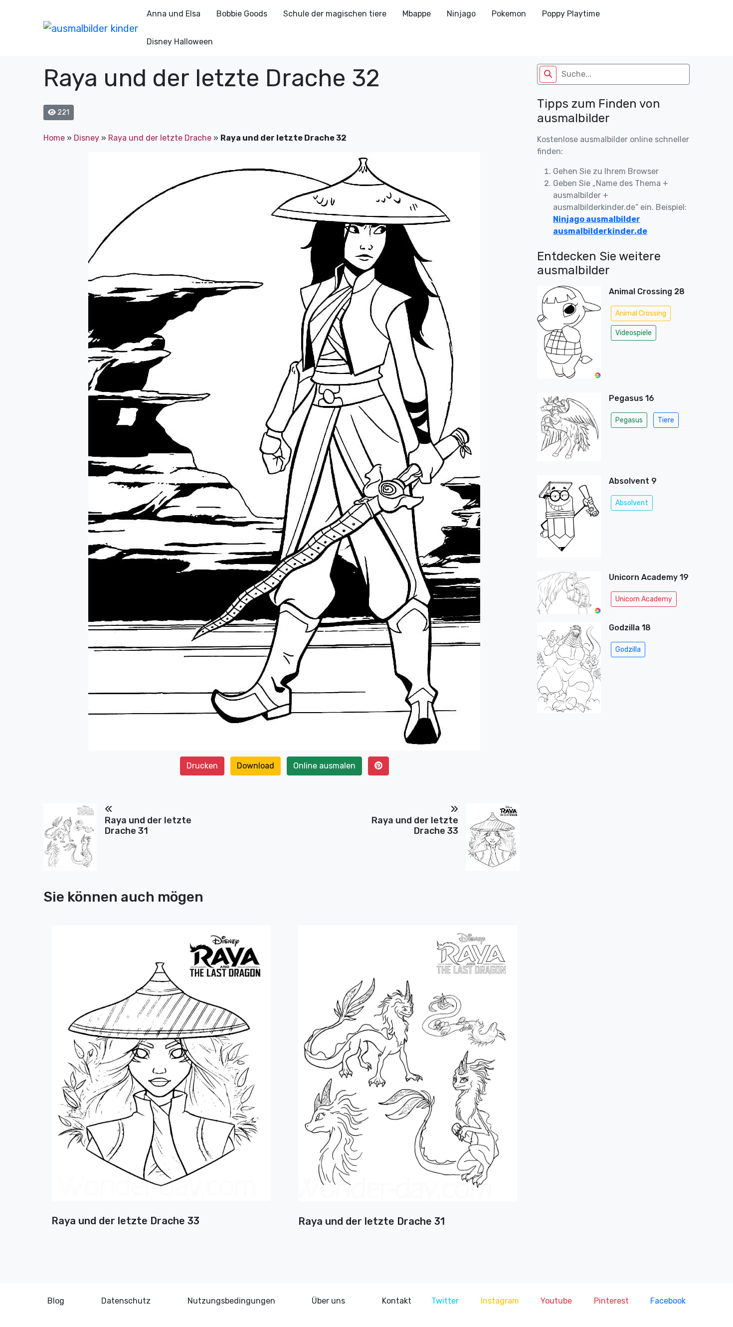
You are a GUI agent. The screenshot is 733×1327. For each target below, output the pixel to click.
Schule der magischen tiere (334, 13)
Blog (55, 1301)
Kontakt (396, 1301)
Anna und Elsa (173, 13)
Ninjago (461, 13)
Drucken (202, 765)
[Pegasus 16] (569, 429)
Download (255, 765)
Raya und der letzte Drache (159, 138)
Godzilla (628, 649)
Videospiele (633, 333)
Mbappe (416, 13)
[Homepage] (91, 27)
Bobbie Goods (241, 13)
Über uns (328, 1301)
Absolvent (631, 503)
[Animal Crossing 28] (569, 335)
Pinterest (611, 1301)
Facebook (668, 1301)
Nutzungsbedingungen (231, 1301)
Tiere (666, 420)
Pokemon (509, 13)
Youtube (556, 1301)
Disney (86, 138)
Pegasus (629, 420)
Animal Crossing (640, 313)
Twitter (445, 1301)
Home (54, 138)
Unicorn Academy (643, 599)
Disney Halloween (180, 41)
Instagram (500, 1301)
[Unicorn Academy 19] (569, 592)
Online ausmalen (324, 765)
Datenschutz (126, 1301)
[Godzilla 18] (569, 671)
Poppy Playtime (571, 13)
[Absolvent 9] (569, 519)
